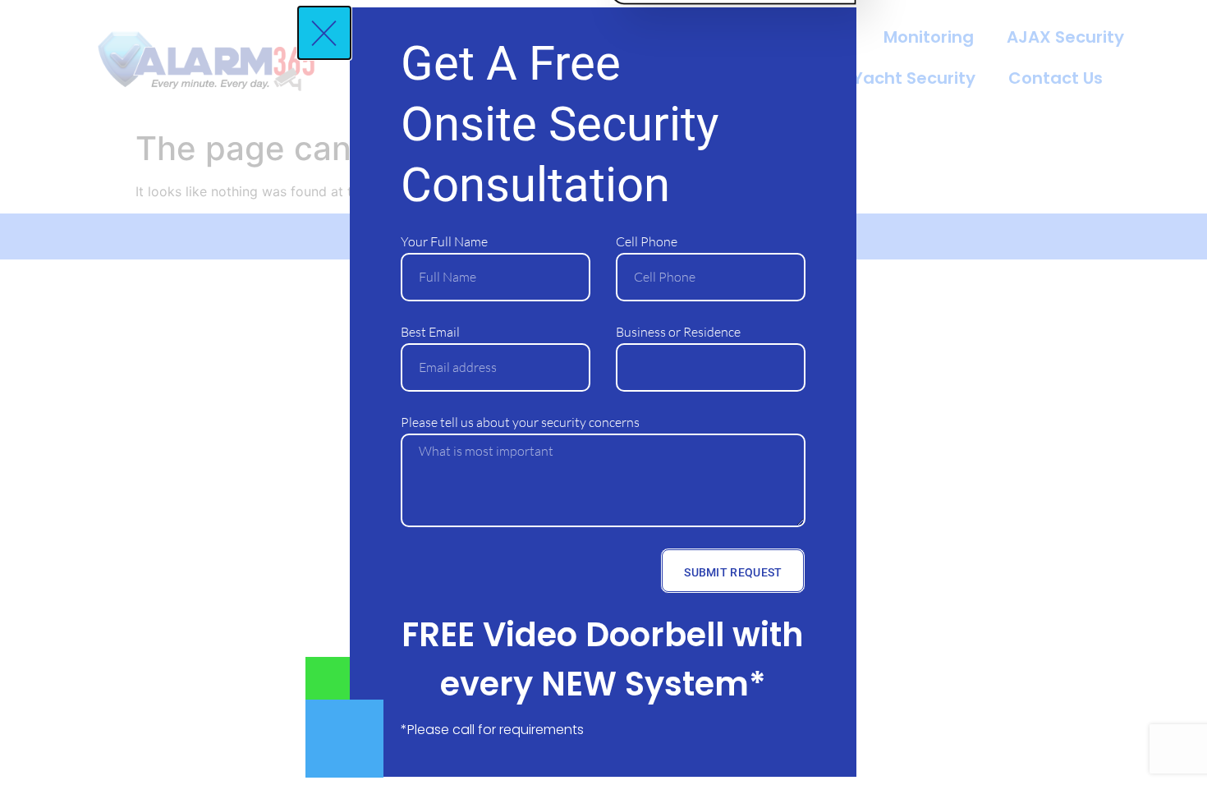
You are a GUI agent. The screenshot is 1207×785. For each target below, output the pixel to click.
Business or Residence (678, 332)
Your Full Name (444, 241)
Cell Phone (646, 241)
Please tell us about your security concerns (520, 422)
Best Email (430, 332)
